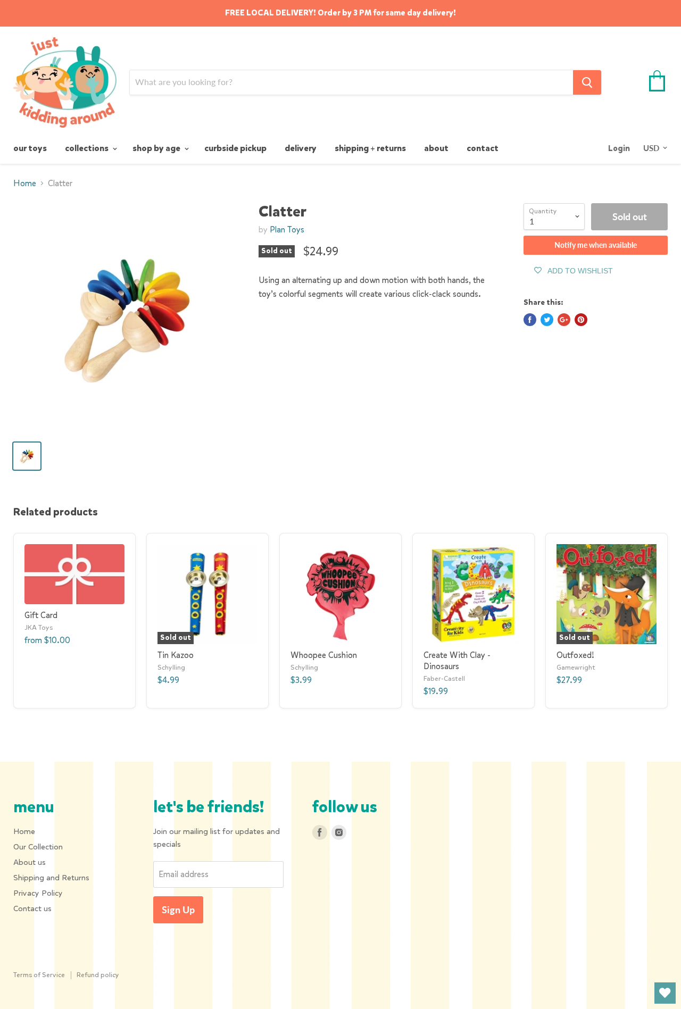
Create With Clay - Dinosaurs (457, 660)
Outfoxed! (575, 655)
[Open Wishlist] (665, 993)
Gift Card (40, 615)
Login (619, 148)
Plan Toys (287, 229)
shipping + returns (370, 148)
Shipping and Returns (51, 877)
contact (483, 148)
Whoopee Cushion (323, 655)
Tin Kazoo (175, 655)
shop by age (157, 148)
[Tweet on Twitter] (547, 319)
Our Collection (38, 846)
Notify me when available (595, 244)
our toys (30, 148)
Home (24, 183)
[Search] (587, 82)
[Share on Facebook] (530, 319)
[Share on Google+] (564, 319)
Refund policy (98, 974)
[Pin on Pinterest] (581, 319)
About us (29, 862)
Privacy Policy (38, 893)
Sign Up (178, 909)
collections (87, 148)
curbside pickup (235, 148)
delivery (301, 148)
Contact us (32, 908)
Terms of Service (39, 974)
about (436, 148)
